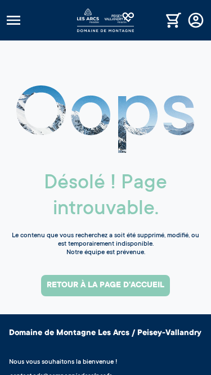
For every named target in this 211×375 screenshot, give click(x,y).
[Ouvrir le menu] (41, 20)
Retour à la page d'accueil (105, 285)
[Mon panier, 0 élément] (173, 20)
